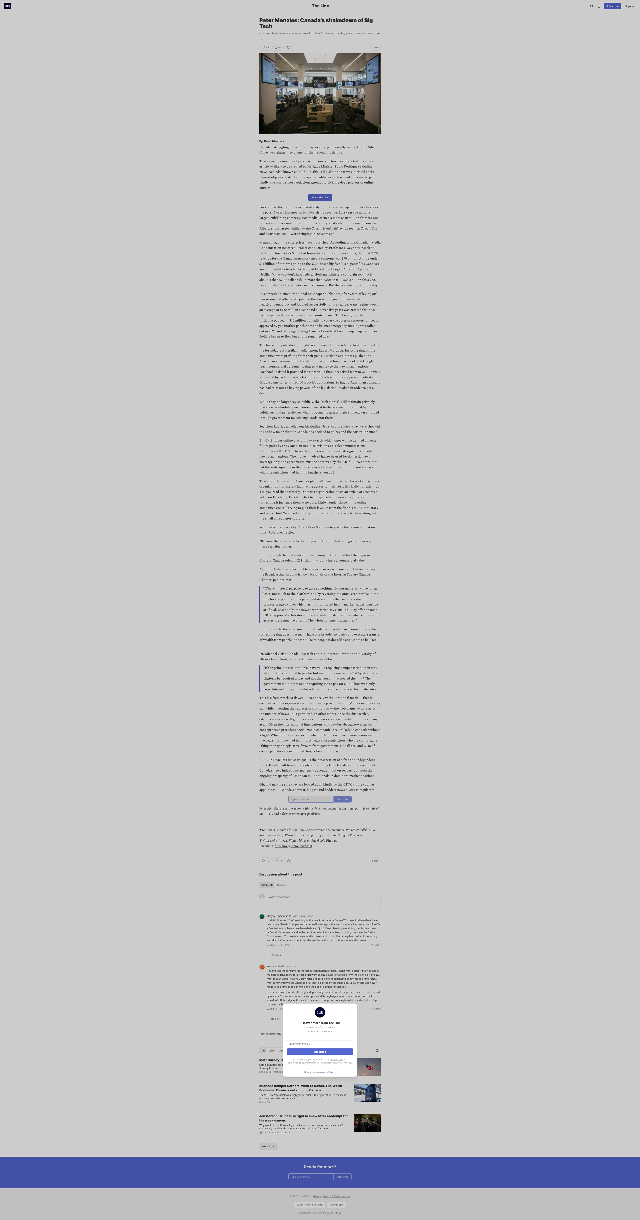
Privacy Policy (345, 1062)
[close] (352, 1008)
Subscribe (320, 1051)
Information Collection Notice (319, 1062)
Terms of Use (336, 1059)
